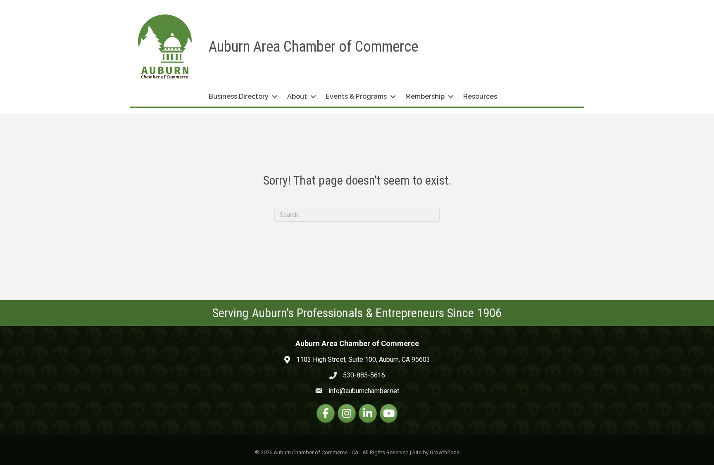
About (297, 96)
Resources (480, 96)
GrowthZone (444, 452)
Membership (425, 96)
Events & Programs (356, 96)
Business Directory (239, 96)
